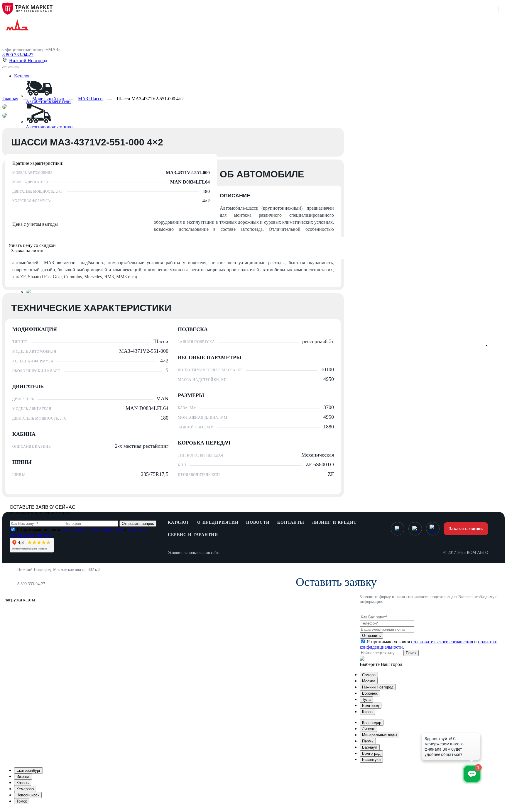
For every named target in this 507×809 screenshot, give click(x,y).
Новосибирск (27, 795)
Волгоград (371, 753)
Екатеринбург (28, 770)
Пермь (368, 741)
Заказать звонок (466, 528)
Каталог (22, 75)
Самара (369, 675)
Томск (21, 801)
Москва (368, 681)
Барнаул (369, 747)
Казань (22, 783)
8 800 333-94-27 (17, 54)
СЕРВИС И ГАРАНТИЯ (193, 534)
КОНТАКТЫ (290, 522)
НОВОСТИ (258, 522)
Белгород (370, 705)
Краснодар (371, 722)
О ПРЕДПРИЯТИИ (218, 522)
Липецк (368, 729)
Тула (366, 699)
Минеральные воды (379, 735)
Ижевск (23, 776)
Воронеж (370, 693)
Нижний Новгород (28, 60)
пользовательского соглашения (92, 529)
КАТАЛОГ (179, 522)
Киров (367, 712)
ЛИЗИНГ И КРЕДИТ (334, 522)
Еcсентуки (371, 759)
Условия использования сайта (194, 552)
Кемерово (25, 789)
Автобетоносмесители (48, 101)
